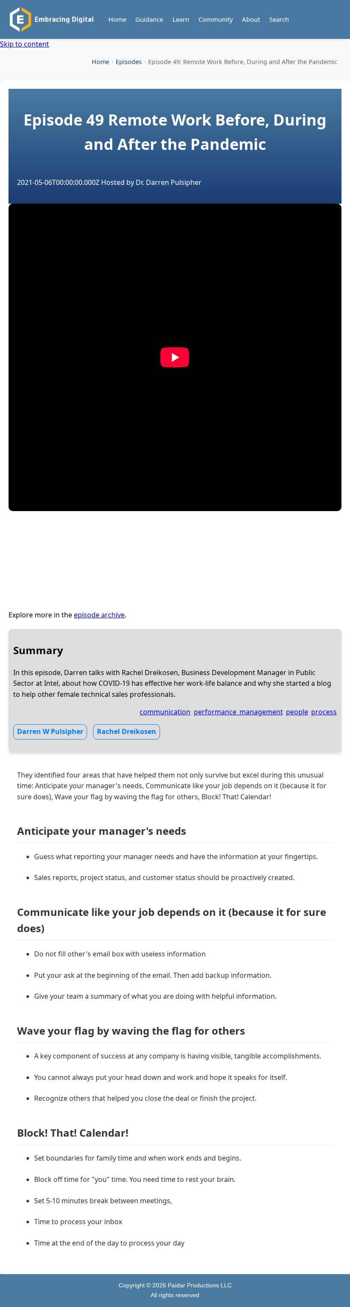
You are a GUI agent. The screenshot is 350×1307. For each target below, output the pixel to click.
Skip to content (24, 44)
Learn (180, 19)
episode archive (99, 615)
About (251, 19)
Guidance (149, 19)
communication (165, 711)
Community (215, 19)
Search (279, 19)
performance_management (238, 711)
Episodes (129, 62)
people (297, 711)
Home (117, 19)
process (324, 711)
